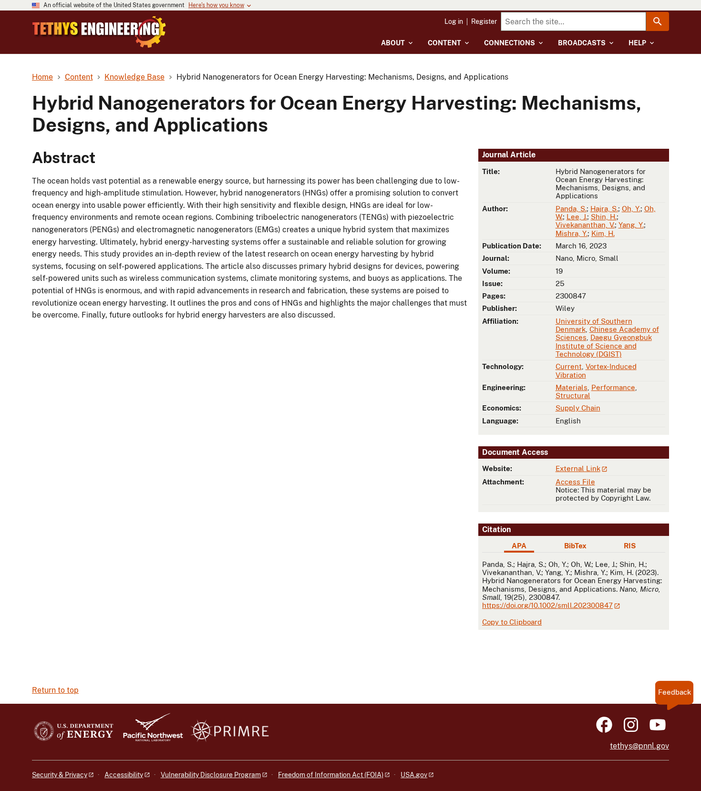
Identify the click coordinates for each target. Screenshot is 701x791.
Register (484, 21)
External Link (578, 468)
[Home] (99, 31)
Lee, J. (577, 217)
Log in (453, 21)
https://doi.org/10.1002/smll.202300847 (547, 605)
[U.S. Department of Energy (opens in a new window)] (73, 731)
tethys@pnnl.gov (639, 745)
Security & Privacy (59, 775)
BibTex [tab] (575, 546)
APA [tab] (519, 546)
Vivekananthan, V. (585, 225)
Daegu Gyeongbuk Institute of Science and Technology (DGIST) (604, 345)
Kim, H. (603, 233)
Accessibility (123, 775)
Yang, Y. (631, 225)
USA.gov (414, 775)
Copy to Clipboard (512, 622)
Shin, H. (604, 217)
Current (569, 366)
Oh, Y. (631, 209)
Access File (575, 482)
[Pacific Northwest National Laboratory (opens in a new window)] (149, 732)
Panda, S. (571, 209)
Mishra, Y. (572, 233)
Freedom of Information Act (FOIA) (330, 775)
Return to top (55, 690)
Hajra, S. (604, 209)
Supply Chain (578, 408)
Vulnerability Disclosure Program (211, 775)
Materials (572, 387)
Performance (613, 387)
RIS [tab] (630, 546)
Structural (573, 395)
